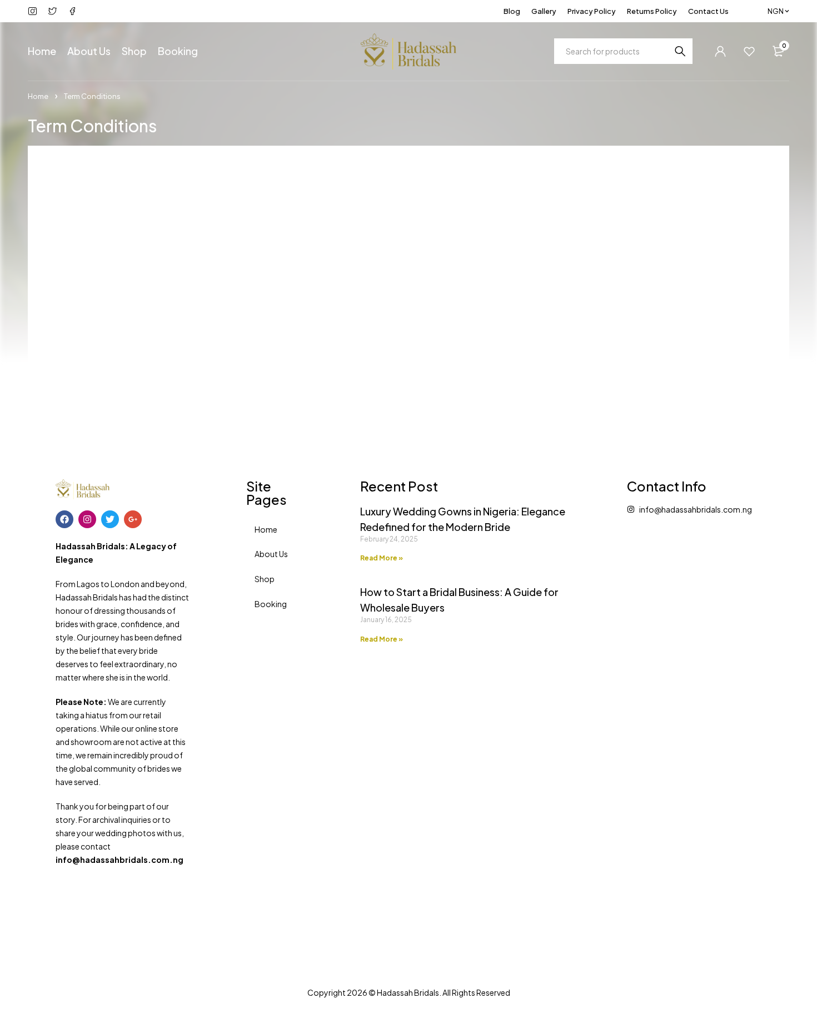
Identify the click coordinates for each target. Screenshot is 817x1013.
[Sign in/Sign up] (720, 51)
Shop (265, 579)
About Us (271, 554)
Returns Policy (652, 11)
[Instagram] (87, 519)
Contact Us (708, 11)
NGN (776, 11)
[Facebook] (64, 519)
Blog (512, 11)
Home (38, 96)
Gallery (543, 11)
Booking (271, 604)
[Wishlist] (749, 51)
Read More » (381, 558)
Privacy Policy (591, 11)
